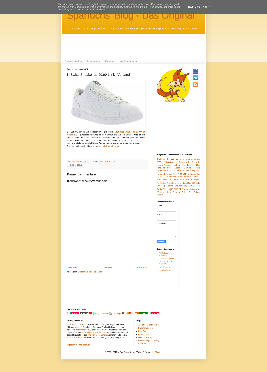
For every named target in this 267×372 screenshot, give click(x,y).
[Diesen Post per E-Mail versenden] (69, 165)
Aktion (161, 159)
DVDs (159, 162)
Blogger (158, 352)
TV (198, 185)
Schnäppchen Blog (78, 324)
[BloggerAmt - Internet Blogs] (101, 314)
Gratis (197, 167)
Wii (164, 192)
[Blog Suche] (141, 314)
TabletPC (161, 189)
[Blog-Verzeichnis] (153, 314)
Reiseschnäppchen (89, 332)
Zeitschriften (187, 192)
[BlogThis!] (72, 165)
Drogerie (195, 162)
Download (184, 162)
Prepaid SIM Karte (174, 183)
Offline (175, 179)
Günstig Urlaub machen (165, 263)
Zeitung (197, 192)
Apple (182, 159)
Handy (186, 171)
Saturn (169, 185)
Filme (184, 165)
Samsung (161, 186)
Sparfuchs (76, 161)
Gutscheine (162, 170)
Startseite (108, 267)
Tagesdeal (174, 189)
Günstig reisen (175, 171)
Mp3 (159, 179)
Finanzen (191, 165)
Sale (106, 161)
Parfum (197, 179)
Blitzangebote (93, 61)
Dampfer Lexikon (145, 328)
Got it (206, 7)
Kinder (169, 174)
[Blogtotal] (128, 314)
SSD (193, 183)
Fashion (176, 165)
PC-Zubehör (186, 179)
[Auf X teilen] (75, 165)
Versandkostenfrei (191, 189)
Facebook (168, 165)
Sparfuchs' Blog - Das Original (130, 15)
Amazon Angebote (74, 61)
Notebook (167, 179)
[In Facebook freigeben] (78, 165)
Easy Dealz (143, 331)
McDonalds (184, 177)
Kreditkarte (175, 177)
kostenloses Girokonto (76, 338)
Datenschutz (84, 345)
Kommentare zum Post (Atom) (89, 272)
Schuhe (112, 161)
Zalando (176, 192)
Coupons (109, 61)
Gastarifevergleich (166, 258)
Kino (175, 174)
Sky (185, 186)
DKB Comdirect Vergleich (165, 254)
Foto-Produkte (164, 167)
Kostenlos (195, 174)
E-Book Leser (144, 334)
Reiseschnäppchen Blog (148, 341)
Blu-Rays (195, 159)
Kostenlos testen (164, 177)
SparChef (142, 344)
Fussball (177, 168)
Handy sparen (165, 267)
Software (192, 186)
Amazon (172, 159)
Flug (198, 165)
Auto (188, 159)
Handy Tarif (195, 171)
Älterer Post (142, 267)
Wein (159, 192)
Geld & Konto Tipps (146, 338)
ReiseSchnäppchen (128, 61)
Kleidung (183, 173)
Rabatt (101, 161)
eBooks (160, 195)
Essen (160, 165)
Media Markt (194, 177)
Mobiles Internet (165, 270)
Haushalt (161, 174)
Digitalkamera (171, 162)
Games (187, 167)
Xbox (169, 192)
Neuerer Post (73, 267)
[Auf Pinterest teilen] (81, 165)
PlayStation (161, 183)
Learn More (194, 7)
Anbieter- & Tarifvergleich (98, 335)
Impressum (72, 345)
